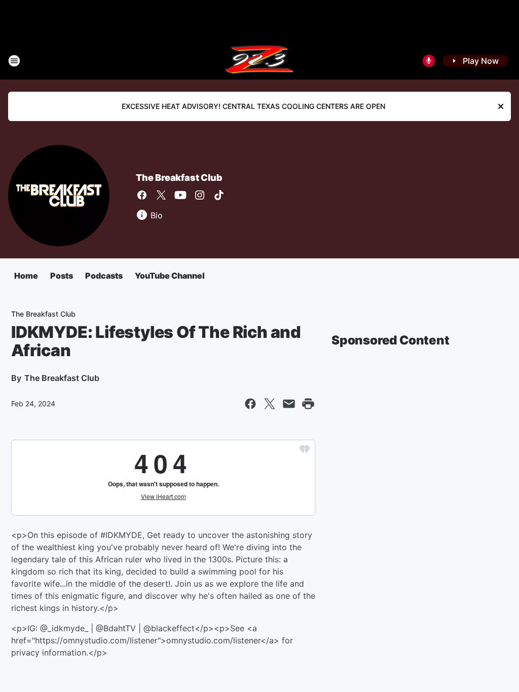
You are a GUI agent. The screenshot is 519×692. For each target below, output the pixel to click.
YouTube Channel (170, 276)
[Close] (501, 106)
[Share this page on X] (270, 404)
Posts (61, 276)
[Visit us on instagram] (200, 195)
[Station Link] (259, 61)
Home (26, 276)
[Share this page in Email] (289, 404)
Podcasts (104, 276)
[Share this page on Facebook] (250, 404)
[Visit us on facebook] (142, 195)
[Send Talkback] (429, 61)
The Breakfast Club (179, 177)
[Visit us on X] (161, 195)
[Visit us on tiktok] (219, 195)
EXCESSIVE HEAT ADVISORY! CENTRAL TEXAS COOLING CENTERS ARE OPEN (253, 106)
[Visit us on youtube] (180, 195)
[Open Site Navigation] (14, 61)
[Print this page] (308, 404)
